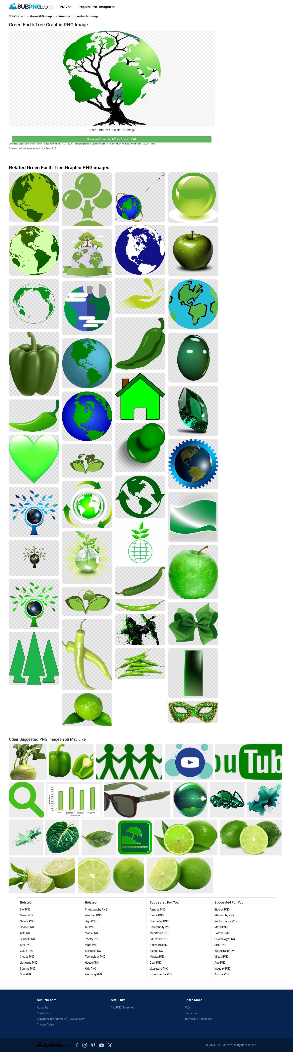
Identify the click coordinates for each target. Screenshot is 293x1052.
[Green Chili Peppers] (87, 654)
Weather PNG (93, 915)
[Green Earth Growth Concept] (140, 542)
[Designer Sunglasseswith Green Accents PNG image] (137, 800)
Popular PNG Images (95, 7)
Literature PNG (159, 968)
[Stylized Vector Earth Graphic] (193, 304)
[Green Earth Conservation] (87, 253)
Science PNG (93, 950)
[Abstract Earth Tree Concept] (34, 512)
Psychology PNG (224, 939)
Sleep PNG (156, 950)
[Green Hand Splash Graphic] (140, 296)
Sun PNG (25, 974)
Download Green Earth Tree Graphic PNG (111, 139)
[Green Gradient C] (193, 673)
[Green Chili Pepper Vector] (140, 343)
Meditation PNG (159, 933)
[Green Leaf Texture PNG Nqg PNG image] (62, 837)
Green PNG (51, 148)
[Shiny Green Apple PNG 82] (193, 251)
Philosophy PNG (224, 915)
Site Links (118, 1000)
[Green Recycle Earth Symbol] (140, 497)
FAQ (187, 1007)
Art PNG (25, 933)
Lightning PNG (28, 962)
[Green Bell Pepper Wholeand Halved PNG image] (71, 762)
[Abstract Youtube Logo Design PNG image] (189, 762)
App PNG (220, 962)
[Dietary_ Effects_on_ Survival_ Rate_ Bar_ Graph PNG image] (74, 800)
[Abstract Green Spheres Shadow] (140, 447)
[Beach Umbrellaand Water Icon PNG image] (135, 837)
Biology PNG (222, 909)
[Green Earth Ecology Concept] (87, 557)
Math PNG (91, 944)
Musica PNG (157, 956)
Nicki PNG (220, 944)
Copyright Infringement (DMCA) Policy (61, 1018)
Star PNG (25, 944)
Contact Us (44, 1013)
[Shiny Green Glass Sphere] (193, 197)
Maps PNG (91, 933)
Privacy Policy (45, 1024)
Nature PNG (27, 921)
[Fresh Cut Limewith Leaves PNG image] (42, 875)
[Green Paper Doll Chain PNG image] (129, 762)
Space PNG (27, 927)
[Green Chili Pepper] (140, 581)
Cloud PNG (26, 950)
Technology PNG (95, 956)
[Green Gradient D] (193, 517)
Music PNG (26, 915)
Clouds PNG (27, 956)
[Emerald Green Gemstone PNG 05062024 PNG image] (227, 800)
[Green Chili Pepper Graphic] (34, 415)
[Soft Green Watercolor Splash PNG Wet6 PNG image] (264, 800)
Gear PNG (156, 962)
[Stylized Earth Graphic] (87, 308)
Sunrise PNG (27, 968)
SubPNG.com (17, 16)
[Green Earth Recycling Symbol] (87, 504)
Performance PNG (225, 921)
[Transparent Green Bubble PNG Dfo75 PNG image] (190, 800)
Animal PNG (221, 974)
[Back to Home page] (30, 7)
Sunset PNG (27, 939)
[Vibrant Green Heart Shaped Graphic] (34, 459)
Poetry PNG (92, 939)
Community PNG (160, 927)
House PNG (92, 962)
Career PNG (221, 933)
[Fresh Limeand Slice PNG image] (185, 837)
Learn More (193, 1000)
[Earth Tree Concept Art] (34, 558)
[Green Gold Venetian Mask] (193, 712)
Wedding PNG (93, 974)
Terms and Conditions (198, 1018)
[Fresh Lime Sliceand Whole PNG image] (179, 875)
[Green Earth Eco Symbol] (87, 461)
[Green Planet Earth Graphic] (34, 250)
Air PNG (89, 927)
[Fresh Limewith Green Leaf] (87, 709)
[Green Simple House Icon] (140, 396)
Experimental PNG (161, 974)
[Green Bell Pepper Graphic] (34, 364)
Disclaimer (191, 1013)
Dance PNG (157, 915)
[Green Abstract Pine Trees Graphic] (34, 658)
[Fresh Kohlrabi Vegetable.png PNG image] (28, 762)
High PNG (90, 921)
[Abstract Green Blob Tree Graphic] (87, 199)
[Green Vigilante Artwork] (140, 629)
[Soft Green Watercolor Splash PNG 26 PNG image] (26, 837)
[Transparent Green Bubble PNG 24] (193, 358)
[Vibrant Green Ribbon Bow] (193, 623)
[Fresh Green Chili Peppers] (140, 663)
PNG (63, 7)
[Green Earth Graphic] (34, 197)
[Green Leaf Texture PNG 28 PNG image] (98, 837)
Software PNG (159, 944)
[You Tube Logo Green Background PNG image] (248, 762)
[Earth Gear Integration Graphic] (193, 464)
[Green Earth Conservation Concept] (87, 601)
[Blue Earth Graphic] (140, 250)
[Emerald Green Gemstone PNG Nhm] (193, 411)
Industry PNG (222, 968)
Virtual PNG (221, 956)
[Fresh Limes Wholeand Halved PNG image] (251, 837)
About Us (42, 1007)
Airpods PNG (157, 909)
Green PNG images (42, 16)
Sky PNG (25, 909)
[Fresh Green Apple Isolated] (193, 572)
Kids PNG (90, 968)
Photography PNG (96, 909)
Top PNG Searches (122, 1007)
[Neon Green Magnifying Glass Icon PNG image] (26, 800)
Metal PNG (221, 927)
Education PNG (159, 939)
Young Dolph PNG (225, 950)
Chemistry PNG (159, 921)
